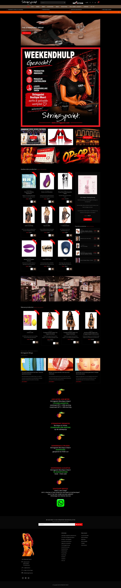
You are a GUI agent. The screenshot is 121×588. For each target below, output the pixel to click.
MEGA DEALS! (81, 155)
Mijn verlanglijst (84, 541)
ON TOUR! (33, 137)
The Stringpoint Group (65, 545)
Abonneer (79, 524)
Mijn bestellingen (84, 537)
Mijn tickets (83, 539)
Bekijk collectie (41, 169)
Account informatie (84, 535)
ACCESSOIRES (50, 6)
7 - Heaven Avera (65, 225)
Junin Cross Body (29, 225)
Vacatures (63, 558)
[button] (22, 87)
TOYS (32, 6)
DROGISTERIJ (64, 6)
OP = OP (92, 6)
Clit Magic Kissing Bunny (87, 197)
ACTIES (60, 137)
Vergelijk (83, 543)
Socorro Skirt (47, 225)
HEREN (43, 6)
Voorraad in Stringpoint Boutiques (67, 537)
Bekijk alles (90, 226)
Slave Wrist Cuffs (47, 259)
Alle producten (84, 545)
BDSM (57, 6)
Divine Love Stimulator (47, 192)
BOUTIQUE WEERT (87, 137)
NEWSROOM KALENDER (40, 155)
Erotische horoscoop (65, 547)
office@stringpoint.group (28, 572)
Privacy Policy (64, 552)
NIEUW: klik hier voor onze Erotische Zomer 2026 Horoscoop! (60, 12)
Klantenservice (64, 550)
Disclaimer (63, 556)
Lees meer (24, 381)
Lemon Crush (30, 332)
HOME (28, 6)
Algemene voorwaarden (66, 543)
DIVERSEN (86, 6)
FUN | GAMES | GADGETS (75, 6)
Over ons (63, 560)
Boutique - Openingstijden (66, 539)
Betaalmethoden (64, 549)
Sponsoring (63, 554)
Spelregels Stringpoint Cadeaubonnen (68, 535)
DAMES (37, 6)
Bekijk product (87, 219)
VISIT (60, 290)
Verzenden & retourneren (66, 541)
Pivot (65, 259)
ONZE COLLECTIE (26, 33)
